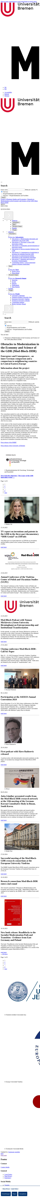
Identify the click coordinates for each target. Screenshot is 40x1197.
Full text (5, 192)
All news (5, 954)
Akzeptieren (22, 1194)
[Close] (9, 268)
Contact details (5, 1167)
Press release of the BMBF (8, 442)
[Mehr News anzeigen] (1, 954)
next (5, 492)
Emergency (7, 1178)
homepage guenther (14, 1152)
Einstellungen (6, 1194)
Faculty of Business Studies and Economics (13, 199)
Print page (4, 1155)
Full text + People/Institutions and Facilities (15, 195)
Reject (14, 1194)
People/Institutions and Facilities (12, 193)
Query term (4, 190)
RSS (2, 1153)
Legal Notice (8, 1174)
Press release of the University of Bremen (13, 445)
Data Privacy (8, 1176)
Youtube (6, 1185)
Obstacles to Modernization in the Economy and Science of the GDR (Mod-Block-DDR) (19, 200)
